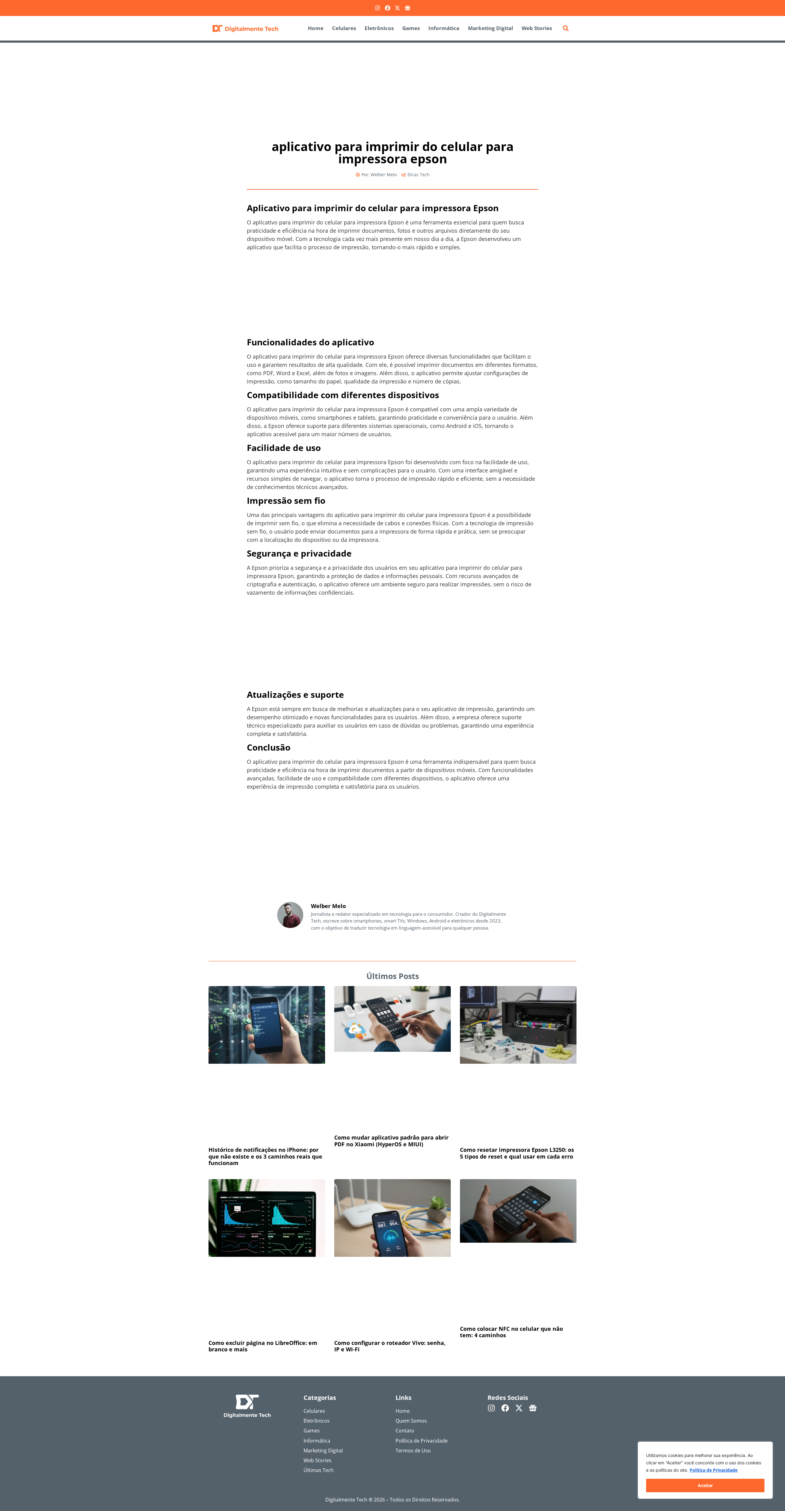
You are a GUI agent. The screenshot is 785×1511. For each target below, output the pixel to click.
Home (316, 28)
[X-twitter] (397, 8)
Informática (443, 28)
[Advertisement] (392, 88)
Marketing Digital (490, 28)
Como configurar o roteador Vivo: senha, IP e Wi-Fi (390, 1346)
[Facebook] (387, 8)
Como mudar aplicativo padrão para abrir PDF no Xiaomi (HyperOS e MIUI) (391, 1141)
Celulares (344, 28)
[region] (705, 1470)
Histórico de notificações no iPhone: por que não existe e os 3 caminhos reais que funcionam (265, 1156)
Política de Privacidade (713, 1470)
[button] (565, 28)
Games (411, 28)
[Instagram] (377, 8)
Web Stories (537, 28)
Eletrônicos (379, 28)
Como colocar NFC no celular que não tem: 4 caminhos (511, 1332)
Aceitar (705, 1485)
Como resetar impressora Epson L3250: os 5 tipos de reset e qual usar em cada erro (517, 1153)
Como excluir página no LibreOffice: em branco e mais (263, 1346)
